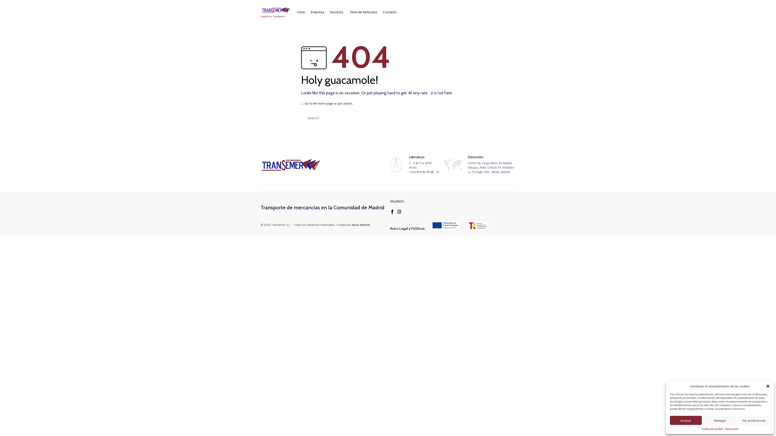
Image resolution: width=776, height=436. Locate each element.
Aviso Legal (731, 428)
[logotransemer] (291, 171)
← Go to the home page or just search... (327, 103)
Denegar (720, 420)
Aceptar (685, 420)
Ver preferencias (753, 420)
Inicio (301, 12)
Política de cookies (712, 428)
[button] (768, 386)
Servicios (336, 12)
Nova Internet (361, 225)
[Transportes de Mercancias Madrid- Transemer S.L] (276, 10)
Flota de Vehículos (363, 12)
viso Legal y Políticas (408, 228)
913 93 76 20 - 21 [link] (428, 172)
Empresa (317, 12)
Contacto (390, 12)
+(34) (413, 172)
